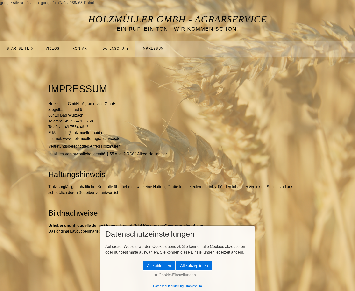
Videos (53, 48)
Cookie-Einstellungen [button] (177, 275)
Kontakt (80, 48)
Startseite (18, 48)
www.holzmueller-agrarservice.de (91, 138)
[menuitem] (19, 49)
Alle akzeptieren (194, 266)
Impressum (153, 48)
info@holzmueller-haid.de (83, 133)
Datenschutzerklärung (168, 286)
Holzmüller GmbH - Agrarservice (177, 19)
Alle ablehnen (159, 266)
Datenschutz (115, 48)
